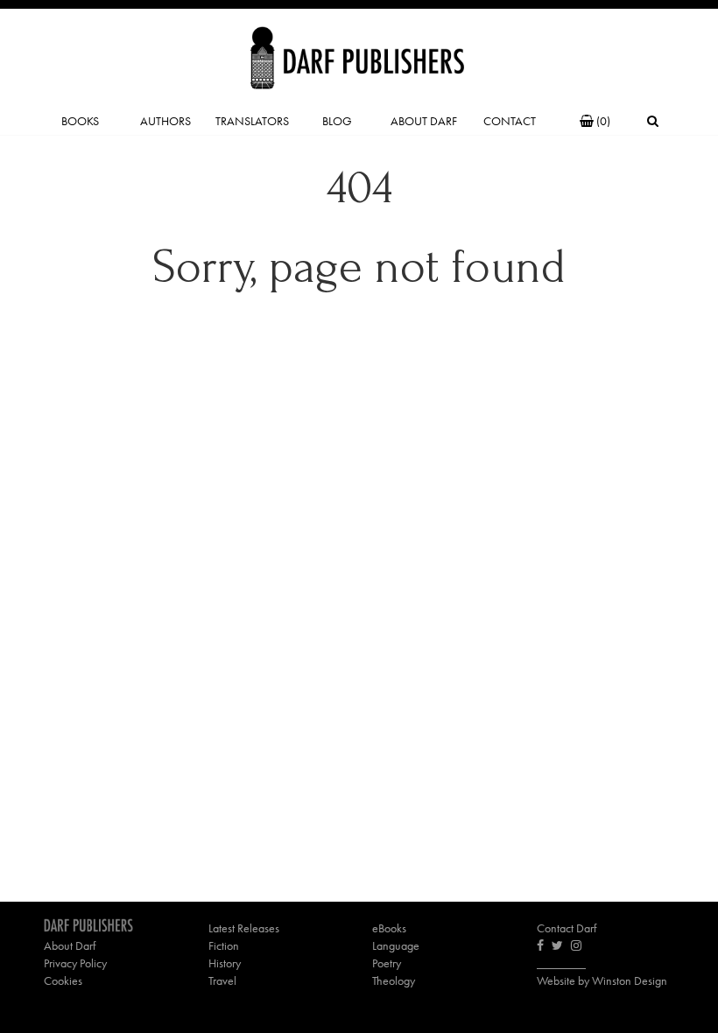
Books (80, 121)
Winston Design (629, 980)
